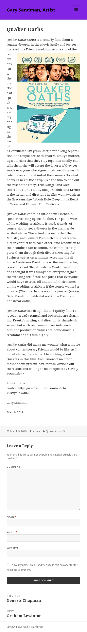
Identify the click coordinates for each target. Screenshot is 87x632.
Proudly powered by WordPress (25, 626)
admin (36, 431)
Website (12, 548)
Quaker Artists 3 (55, 431)
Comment (13, 466)
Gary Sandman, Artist (31, 10)
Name (12, 516)
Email (12, 532)
